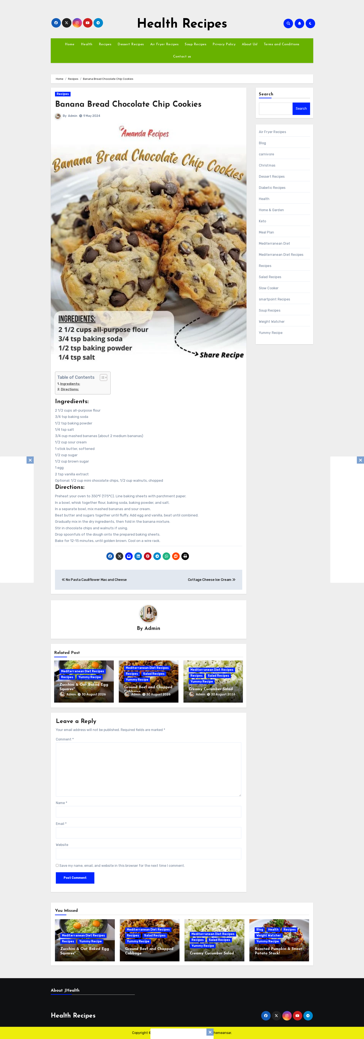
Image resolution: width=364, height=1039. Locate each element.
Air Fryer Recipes (164, 44)
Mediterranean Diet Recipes (82, 671)
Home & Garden (271, 210)
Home (70, 44)
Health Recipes (182, 24)
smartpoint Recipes (274, 299)
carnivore (266, 154)
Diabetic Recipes (272, 188)
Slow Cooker (269, 288)
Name (61, 803)
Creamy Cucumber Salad (211, 689)
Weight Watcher (272, 322)
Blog (262, 143)
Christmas (267, 165)
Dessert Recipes (131, 44)
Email (61, 824)
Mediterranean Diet (274, 243)
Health (86, 44)
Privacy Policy (224, 44)
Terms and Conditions (281, 44)
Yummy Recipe (89, 677)
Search (266, 94)
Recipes (105, 44)
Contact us (182, 56)
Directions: (70, 389)
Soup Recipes (195, 44)
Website (62, 845)
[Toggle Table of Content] (101, 377)
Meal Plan (266, 232)
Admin (72, 116)
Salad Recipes (154, 674)
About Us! (249, 44)
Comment (65, 739)
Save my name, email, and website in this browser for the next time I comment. (122, 866)
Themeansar (221, 1033)
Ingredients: (70, 384)
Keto (262, 221)
